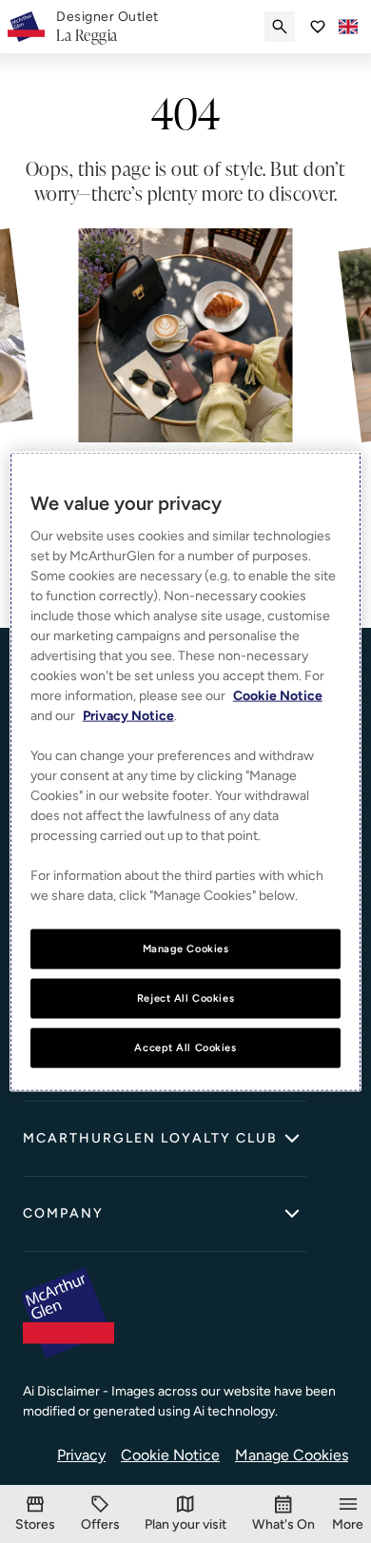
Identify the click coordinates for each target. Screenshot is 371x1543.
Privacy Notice (128, 716)
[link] (107, 27)
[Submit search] (279, 26)
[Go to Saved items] (318, 26)
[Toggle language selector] (348, 26)
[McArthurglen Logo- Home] (26, 26)
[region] (186, 772)
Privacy (81, 1455)
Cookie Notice (170, 1455)
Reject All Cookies (185, 998)
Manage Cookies (291, 1455)
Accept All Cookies (185, 1046)
